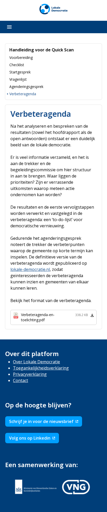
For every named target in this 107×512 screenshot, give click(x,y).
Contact (20, 380)
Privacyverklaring (30, 374)
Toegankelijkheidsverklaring (41, 368)
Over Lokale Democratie (36, 362)
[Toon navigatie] (9, 27)
